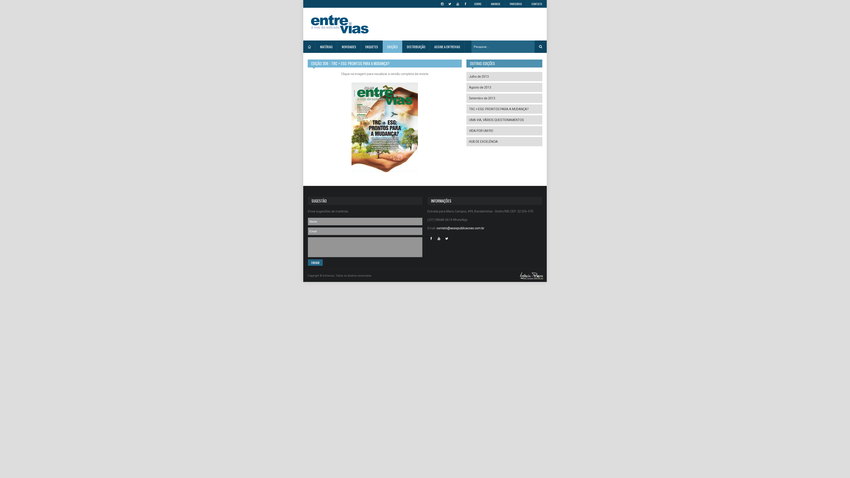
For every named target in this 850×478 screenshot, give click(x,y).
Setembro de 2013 (482, 98)
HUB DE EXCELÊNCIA (483, 141)
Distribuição (416, 46)
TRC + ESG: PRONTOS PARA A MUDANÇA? (499, 109)
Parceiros (516, 4)
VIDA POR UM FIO (481, 131)
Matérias (326, 46)
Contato (536, 4)
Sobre (477, 4)
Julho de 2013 (479, 76)
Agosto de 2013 (480, 87)
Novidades (349, 46)
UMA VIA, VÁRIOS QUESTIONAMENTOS (496, 120)
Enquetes (371, 46)
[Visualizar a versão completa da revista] (385, 130)
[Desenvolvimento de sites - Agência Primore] (532, 276)
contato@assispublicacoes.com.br (460, 228)
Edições (392, 46)
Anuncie (495, 4)
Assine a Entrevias (447, 46)
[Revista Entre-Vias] (340, 24)
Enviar (315, 262)
